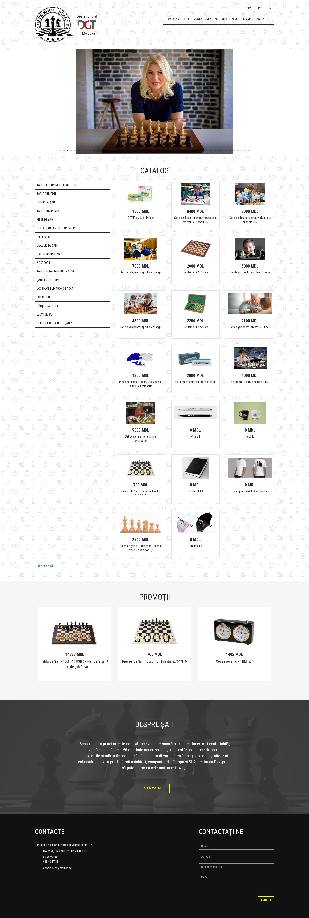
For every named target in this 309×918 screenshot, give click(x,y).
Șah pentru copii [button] (48, 280)
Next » (51, 566)
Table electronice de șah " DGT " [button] (58, 185)
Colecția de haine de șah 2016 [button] (56, 323)
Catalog (173, 19)
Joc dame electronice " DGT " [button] (56, 288)
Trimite (266, 900)
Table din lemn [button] (46, 193)
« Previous (41, 566)
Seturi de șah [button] (46, 202)
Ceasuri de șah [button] (47, 245)
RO (259, 8)
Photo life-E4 (202, 19)
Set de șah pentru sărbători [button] (56, 228)
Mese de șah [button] (45, 219)
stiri (187, 19)
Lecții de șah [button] (45, 314)
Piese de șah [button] (45, 237)
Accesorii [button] (43, 262)
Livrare (247, 19)
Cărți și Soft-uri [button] (47, 306)
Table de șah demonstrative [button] (56, 271)
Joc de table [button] (45, 297)
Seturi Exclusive (226, 19)
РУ (250, 8)
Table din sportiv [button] (48, 211)
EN (269, 8)
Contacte (262, 19)
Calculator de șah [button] (49, 254)
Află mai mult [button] (154, 788)
